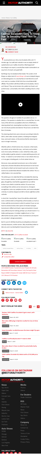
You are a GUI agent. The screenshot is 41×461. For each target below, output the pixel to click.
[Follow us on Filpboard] (20, 300)
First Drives (6, 317)
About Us (23, 424)
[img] (3, 283)
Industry (4, 413)
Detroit (4, 436)
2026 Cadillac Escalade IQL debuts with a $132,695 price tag (20, 355)
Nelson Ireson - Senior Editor (14, 292)
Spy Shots (5, 387)
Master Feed (24, 406)
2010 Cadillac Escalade (21, 234)
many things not (21, 76)
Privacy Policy (25, 441)
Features (5, 424)
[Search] (37, 3)
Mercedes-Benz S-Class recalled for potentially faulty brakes (19, 347)
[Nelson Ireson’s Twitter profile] (25, 292)
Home (3, 17)
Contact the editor (9, 256)
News (8, 17)
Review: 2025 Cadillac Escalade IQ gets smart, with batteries (18, 313)
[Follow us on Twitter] (7, 300)
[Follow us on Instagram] (11, 300)
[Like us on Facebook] (2, 300)
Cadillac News (20, 248)
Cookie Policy (24, 439)
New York (5, 445)
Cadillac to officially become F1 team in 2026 (16, 339)
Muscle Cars (6, 410)
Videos (4, 393)
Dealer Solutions (26, 397)
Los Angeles (6, 442)
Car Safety (14, 17)
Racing (4, 341)
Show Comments (20, 261)
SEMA (4, 431)
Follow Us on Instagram (17, 371)
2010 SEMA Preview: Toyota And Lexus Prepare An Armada (18, 268)
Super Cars (5, 390)
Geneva (4, 439)
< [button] (30, 306)
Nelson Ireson (10, 47)
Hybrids (4, 401)
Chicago (4, 434)
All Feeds (23, 403)
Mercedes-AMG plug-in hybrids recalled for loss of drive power (20, 322)
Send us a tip (8, 254)
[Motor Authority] (20, 3)
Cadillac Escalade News (8, 248)
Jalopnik (10, 231)
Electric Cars (6, 416)
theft (35, 248)
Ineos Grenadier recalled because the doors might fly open (21, 330)
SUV (3, 398)
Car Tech (4, 421)
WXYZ (3, 231)
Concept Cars (6, 396)
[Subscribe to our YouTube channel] (15, 300)
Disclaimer (23, 436)
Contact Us (24, 427)
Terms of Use (25, 433)
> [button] (38, 306)
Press (22, 430)
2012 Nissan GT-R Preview (9, 275)
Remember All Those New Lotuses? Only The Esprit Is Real (18, 270)
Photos (23, 387)
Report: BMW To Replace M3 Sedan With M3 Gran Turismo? (19, 273)
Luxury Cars (6, 326)
